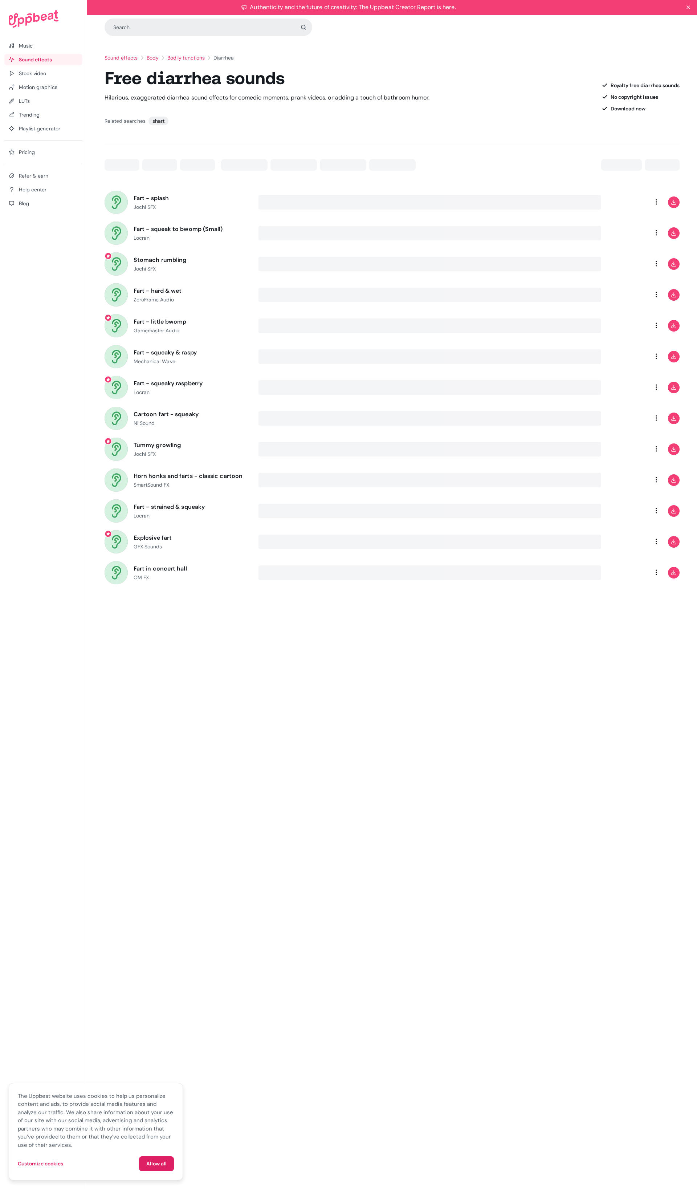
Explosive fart (153, 537)
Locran (142, 238)
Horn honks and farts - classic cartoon (188, 476)
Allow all (156, 1163)
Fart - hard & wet (158, 291)
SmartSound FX (152, 485)
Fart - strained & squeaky (169, 507)
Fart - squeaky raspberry (168, 383)
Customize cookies (40, 1163)
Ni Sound (144, 423)
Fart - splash (151, 198)
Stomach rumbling (160, 260)
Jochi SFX (145, 207)
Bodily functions (186, 57)
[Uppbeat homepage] (43, 19)
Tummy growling (157, 445)
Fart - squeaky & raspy (165, 352)
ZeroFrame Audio (154, 299)
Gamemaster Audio (156, 330)
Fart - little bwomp (160, 321)
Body (153, 57)
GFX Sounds (148, 546)
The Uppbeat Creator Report (397, 7)
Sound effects (121, 57)
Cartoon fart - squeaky (166, 414)
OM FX (141, 577)
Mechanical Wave (154, 361)
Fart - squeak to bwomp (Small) (178, 229)
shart (158, 121)
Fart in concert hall (160, 568)
